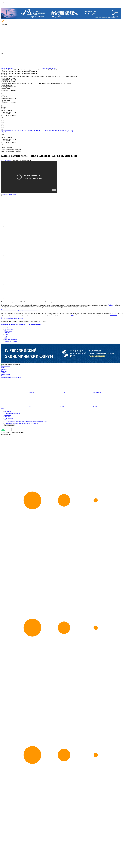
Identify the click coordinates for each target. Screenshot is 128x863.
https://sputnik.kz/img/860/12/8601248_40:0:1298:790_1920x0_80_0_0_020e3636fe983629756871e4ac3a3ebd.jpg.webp (37, 131)
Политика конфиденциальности (14, 420)
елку (72, 315)
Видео (6, 327)
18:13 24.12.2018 (6, 160)
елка (5, 336)
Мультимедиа (8, 329)
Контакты (7, 415)
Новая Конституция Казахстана (11, 377)
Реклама (7, 416)
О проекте (7, 411)
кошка (6, 334)
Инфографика (5, 374)
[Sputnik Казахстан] (9, 23)
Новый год (8, 331)
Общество (4, 369)
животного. (113, 315)
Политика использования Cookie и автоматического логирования (25, 421)
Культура (3, 371)
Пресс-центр (5, 376)
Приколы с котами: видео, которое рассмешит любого (19, 310)
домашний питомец (10, 341)
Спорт (3, 372)
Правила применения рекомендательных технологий (21, 423)
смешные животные (10, 339)
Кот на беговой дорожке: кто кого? (12, 318)
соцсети (7, 332)
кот (5, 338)
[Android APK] (6, 431)
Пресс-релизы (8, 418)
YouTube (110, 305)
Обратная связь (9, 425)
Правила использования (12, 413)
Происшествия (5, 366)
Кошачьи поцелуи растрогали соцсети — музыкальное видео (21, 324)
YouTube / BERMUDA (9, 194)
